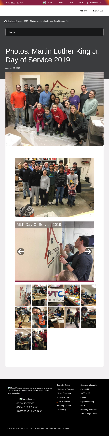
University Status (63, 385)
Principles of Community (65, 389)
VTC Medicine (10, 21)
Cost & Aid (84, 389)
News (20, 21)
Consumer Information (88, 385)
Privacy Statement (63, 393)
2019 (26, 21)
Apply (51, 3)
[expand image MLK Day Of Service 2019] (23, 295)
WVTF (82, 406)
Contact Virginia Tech (30, 411)
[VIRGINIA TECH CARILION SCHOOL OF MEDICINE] (23, 11)
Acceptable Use (62, 397)
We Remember (64, 402)
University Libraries (63, 406)
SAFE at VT (85, 393)
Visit (61, 3)
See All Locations (27, 407)
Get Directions (26, 403)
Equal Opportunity (87, 402)
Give (71, 3)
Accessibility (61, 410)
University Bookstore (88, 410)
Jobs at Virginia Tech (88, 414)
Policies (83, 397)
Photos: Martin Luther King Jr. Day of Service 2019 (49, 21)
